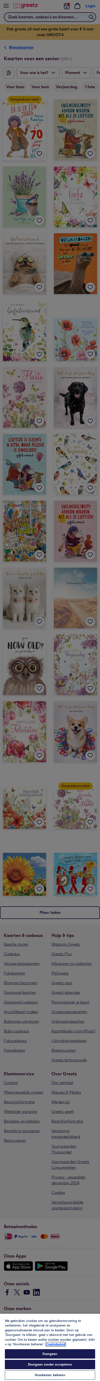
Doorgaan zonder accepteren (50, 1364)
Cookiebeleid (55, 1344)
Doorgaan (49, 1354)
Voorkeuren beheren (50, 1375)
